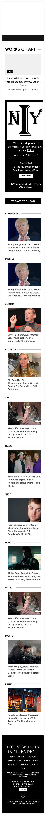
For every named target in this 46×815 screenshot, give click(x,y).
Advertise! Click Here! (26, 155)
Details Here (23, 789)
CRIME (10, 71)
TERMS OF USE (30, 775)
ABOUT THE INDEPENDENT (17, 773)
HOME (12, 757)
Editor (30, 150)
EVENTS (34, 765)
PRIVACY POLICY (16, 775)
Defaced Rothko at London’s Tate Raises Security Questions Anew (23, 82)
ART (19, 761)
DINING (23, 769)
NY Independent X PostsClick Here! (26, 185)
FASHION (24, 765)
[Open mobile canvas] (6, 38)
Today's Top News (23, 201)
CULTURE (32, 757)
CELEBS (11, 761)
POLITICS (22, 757)
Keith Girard (16, 90)
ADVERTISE (23, 777)
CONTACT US (34, 773)
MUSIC (27, 761)
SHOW (35, 761)
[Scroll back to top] (23, 796)
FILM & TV (12, 765)
